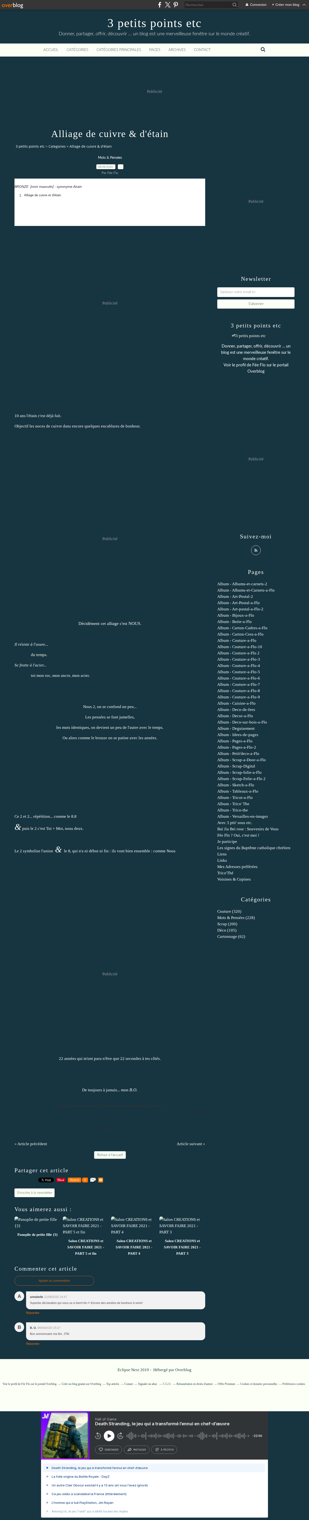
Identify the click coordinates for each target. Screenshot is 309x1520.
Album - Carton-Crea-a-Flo (240, 634)
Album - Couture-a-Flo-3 (238, 659)
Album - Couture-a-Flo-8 (238, 690)
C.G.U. (167, 1384)
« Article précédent (30, 1144)
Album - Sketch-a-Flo (235, 785)
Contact (202, 50)
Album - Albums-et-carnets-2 (242, 584)
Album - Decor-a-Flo (235, 716)
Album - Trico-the (232, 810)
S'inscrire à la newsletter (34, 1192)
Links (222, 860)
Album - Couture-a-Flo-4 (238, 665)
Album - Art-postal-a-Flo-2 (240, 609)
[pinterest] (176, 4)
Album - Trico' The (233, 804)
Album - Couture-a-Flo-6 (238, 678)
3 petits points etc (154, 23)
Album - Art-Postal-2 (235, 596)
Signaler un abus (148, 1384)
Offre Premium (226, 1384)
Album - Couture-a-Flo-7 (238, 684)
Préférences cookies (293, 1384)
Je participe (227, 841)
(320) (229, 911)
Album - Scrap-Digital (236, 766)
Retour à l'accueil (110, 1155)
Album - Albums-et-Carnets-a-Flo (246, 590)
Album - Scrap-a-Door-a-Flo (241, 760)
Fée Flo (259, 365)
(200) (227, 924)
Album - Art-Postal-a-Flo (238, 603)
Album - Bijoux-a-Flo (235, 615)
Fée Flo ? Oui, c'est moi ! (238, 835)
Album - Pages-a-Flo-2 (236, 747)
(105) (227, 930)
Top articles (112, 1384)
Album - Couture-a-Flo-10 (239, 646)
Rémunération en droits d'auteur (194, 1384)
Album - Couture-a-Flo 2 (238, 653)
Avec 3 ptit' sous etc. (234, 822)
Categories (57, 146)
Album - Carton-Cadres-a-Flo (242, 628)
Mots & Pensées (110, 157)
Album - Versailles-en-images (242, 816)
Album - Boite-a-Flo (234, 621)
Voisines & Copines (234, 879)
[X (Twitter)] (168, 4)
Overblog (183, 1370)
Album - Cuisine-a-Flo (236, 703)
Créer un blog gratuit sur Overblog (81, 1384)
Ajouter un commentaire (54, 1280)
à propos (167, 1449)
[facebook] (160, 4)
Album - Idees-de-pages (237, 734)
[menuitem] (51, 50)
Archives (177, 50)
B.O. (133, 1089)
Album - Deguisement (236, 728)
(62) (231, 936)
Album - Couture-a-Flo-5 (238, 672)
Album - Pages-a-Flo (235, 741)
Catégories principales (119, 50)
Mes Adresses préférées (237, 866)
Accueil (50, 50)
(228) (236, 917)
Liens (222, 854)
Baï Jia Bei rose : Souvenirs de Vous (248, 829)
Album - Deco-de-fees (236, 709)
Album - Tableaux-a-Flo (237, 791)
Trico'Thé (225, 873)
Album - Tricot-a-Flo (235, 797)
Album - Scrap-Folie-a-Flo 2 (241, 778)
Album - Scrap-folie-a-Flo (239, 772)
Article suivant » (191, 1144)
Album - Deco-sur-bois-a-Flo (242, 722)
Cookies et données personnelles (258, 1384)
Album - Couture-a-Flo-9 (238, 697)
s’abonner (112, 1449)
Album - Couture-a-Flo (236, 640)
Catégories (77, 50)
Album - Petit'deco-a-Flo (238, 753)
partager (139, 1449)
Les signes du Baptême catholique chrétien (253, 848)
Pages (154, 50)
